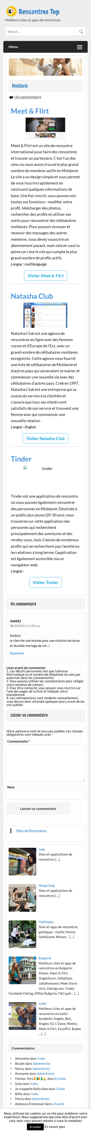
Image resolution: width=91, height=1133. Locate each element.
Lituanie (58, 1104)
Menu (13, 47)
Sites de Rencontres (31, 830)
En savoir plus (54, 1127)
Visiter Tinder (45, 582)
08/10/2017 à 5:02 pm (25, 626)
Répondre (17, 653)
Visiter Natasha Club (45, 438)
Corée (60, 1089)
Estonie (60, 1079)
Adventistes (42, 1063)
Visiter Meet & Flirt (46, 275)
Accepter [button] (35, 1127)
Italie (41, 1058)
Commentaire (18, 741)
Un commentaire (27, 97)
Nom (11, 787)
